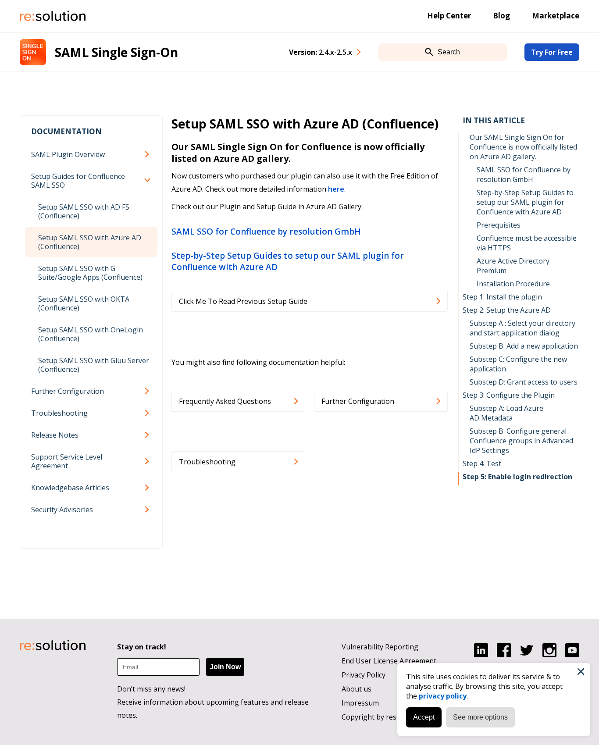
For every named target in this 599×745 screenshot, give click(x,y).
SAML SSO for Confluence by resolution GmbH (266, 231)
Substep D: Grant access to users (524, 382)
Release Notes (54, 435)
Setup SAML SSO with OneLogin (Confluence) (90, 334)
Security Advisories (62, 509)
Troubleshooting (59, 413)
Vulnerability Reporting (380, 647)
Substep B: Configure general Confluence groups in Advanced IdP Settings (521, 440)
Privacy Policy (363, 675)
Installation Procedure (513, 284)
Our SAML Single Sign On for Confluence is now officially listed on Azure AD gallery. (523, 146)
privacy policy (443, 696)
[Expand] (148, 154)
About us (356, 689)
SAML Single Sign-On (116, 52)
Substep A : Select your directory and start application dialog (522, 328)
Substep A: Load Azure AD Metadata (506, 413)
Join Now (225, 666)
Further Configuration (67, 391)
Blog (501, 16)
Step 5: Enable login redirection (517, 476)
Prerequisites (499, 225)
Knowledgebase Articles (70, 487)
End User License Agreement (389, 661)
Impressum (360, 703)
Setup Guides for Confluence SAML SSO (78, 180)
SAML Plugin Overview (68, 154)
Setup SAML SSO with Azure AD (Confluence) (89, 242)
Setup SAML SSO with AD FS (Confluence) (83, 211)
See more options (480, 717)
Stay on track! (141, 647)
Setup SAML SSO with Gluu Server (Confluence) (93, 365)
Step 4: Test (482, 463)
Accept (424, 717)
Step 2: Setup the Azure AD (507, 310)
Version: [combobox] (320, 52)
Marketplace (555, 16)
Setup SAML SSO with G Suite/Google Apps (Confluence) (90, 273)
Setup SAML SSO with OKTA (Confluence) (83, 303)
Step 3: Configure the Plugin (509, 395)
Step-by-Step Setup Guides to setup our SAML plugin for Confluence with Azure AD (287, 261)
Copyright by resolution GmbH (392, 717)
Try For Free (552, 52)
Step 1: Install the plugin (502, 297)
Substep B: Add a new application (524, 346)
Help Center (449, 16)
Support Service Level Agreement (66, 461)
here (336, 189)
